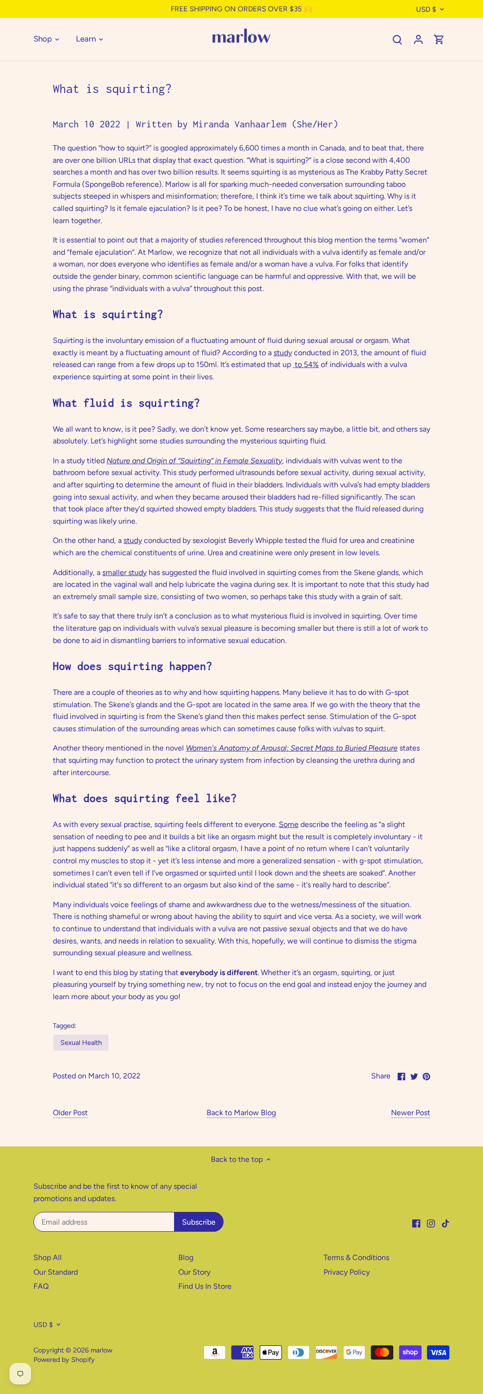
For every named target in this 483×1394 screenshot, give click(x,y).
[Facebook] (416, 1223)
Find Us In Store (205, 1286)
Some (289, 824)
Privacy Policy (347, 1272)
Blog (185, 1257)
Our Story (194, 1272)
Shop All (47, 1257)
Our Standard (55, 1272)
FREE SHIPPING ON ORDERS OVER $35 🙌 (242, 9)
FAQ (41, 1286)
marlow (101, 1350)
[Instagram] (431, 1223)
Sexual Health (81, 1042)
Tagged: (64, 1026)
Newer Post (410, 1112)
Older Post (70, 1112)
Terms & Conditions (356, 1257)
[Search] (397, 39)
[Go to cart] (439, 39)
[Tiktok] (445, 1223)
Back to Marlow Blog (241, 1112)
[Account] (418, 39)
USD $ (426, 9)
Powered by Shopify (64, 1359)
